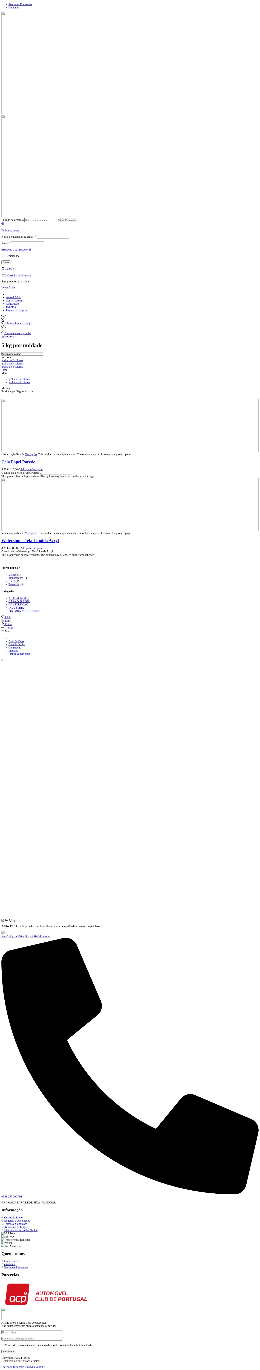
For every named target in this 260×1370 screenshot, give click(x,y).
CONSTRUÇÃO (18, 604)
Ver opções (31, 454)
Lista (4, 369)
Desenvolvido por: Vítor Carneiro (20, 1360)
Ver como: (7, 357)
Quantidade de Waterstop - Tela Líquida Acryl (27, 551)
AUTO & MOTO (18, 598)
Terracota (13, 584)
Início (4, 336)
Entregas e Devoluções (17, 1220)
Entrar (6, 262)
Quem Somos (11, 1261)
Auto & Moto (13, 297)
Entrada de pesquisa (12, 219)
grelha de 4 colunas (12, 366)
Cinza (11, 581)
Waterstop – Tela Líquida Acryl (30, 540)
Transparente (15, 577)
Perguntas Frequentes (16, 1267)
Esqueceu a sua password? (16, 249)
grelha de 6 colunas (19, 382)
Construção (12, 303)
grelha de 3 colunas (12, 363)
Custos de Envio (13, 1217)
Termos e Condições (15, 1223)
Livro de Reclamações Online (20, 1230)
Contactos (9, 1264)
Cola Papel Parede (18, 462)
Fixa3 (26, 1357)
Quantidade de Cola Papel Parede (20, 472)
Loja (11, 336)
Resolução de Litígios (16, 1227)
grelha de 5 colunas (19, 379)
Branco (12, 574)
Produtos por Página (12, 391)
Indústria (11, 306)
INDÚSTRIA (16, 607)
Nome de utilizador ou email (18, 236)
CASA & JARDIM (19, 601)
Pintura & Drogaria (16, 310)
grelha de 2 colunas (12, 360)
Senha (5, 243)
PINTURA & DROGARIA (24, 610)
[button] (25, 936)
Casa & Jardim (14, 300)
